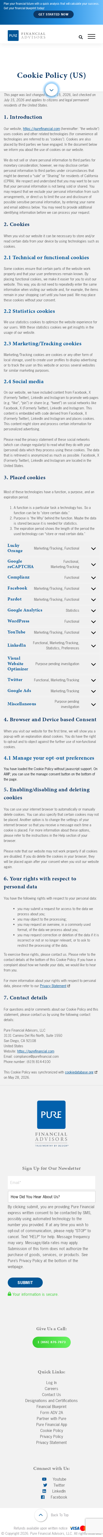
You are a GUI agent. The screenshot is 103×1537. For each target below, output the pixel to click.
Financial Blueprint (51, 1406)
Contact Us (51, 1394)
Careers (51, 1388)
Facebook (58, 1497)
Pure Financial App (51, 1424)
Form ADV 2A (51, 1412)
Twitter (58, 1485)
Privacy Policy (51, 1436)
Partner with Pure (51, 1418)
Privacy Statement (53, 985)
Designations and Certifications (51, 1400)
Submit (25, 1282)
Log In (51, 1382)
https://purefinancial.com (41, 128)
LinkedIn (58, 1491)
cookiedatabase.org (79, 1072)
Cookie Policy (51, 1430)
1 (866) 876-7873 (52, 1342)
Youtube (59, 1479)
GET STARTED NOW (53, 14)
